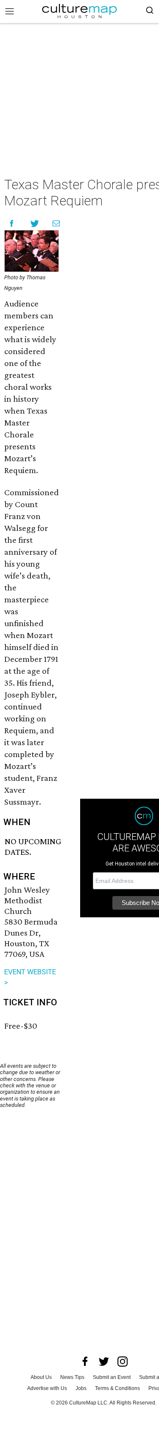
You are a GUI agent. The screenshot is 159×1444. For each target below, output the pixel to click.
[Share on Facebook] (11, 223)
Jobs (80, 1388)
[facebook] (85, 1361)
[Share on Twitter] (35, 223)
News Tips (72, 1377)
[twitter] (104, 1361)
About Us (41, 1377)
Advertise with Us (47, 1388)
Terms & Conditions (117, 1388)
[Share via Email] (56, 223)
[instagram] (122, 1361)
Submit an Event (112, 1377)
